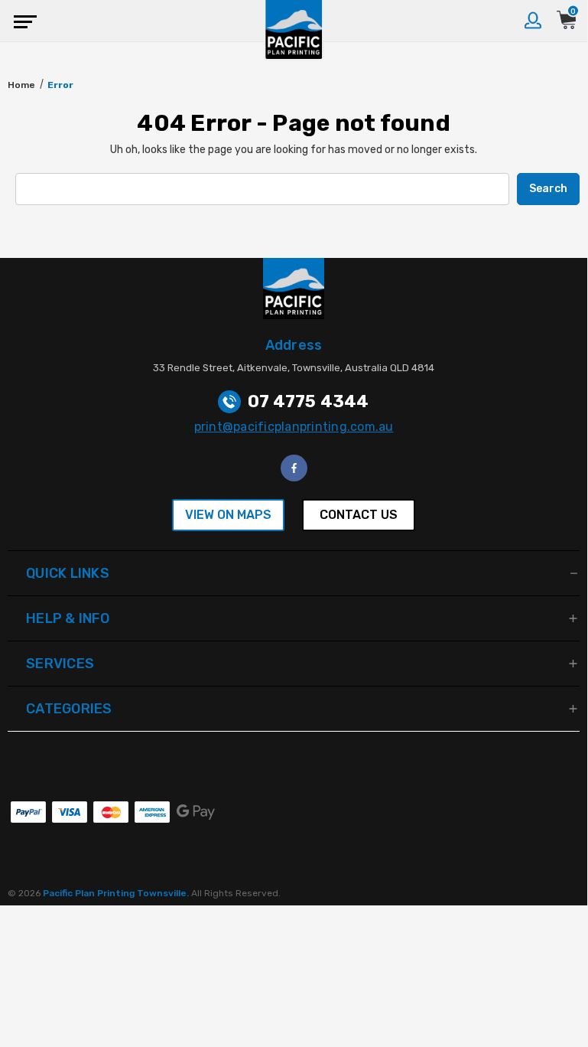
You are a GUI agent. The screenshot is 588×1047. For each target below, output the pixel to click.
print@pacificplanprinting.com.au (294, 426)
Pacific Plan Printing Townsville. (117, 893)
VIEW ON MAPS (228, 514)
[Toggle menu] (21, 21)
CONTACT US (359, 514)
